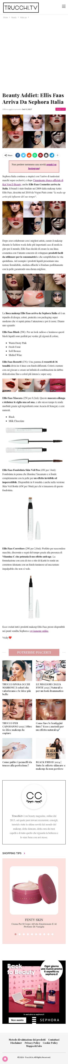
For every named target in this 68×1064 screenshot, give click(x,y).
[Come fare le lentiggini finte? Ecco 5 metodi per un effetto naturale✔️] (51, 709)
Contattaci (53, 1039)
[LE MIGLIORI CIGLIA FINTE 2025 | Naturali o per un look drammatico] (51, 670)
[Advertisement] (34, 55)
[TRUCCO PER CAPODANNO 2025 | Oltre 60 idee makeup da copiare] (17, 709)
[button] (15, 934)
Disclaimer (16, 1042)
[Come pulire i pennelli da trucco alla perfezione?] (17, 748)
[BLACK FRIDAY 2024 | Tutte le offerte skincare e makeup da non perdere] (51, 748)
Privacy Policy (32, 1042)
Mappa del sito (34, 1046)
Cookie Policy (50, 1042)
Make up (60, 109)
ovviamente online (39, 630)
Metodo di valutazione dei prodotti (27, 1039)
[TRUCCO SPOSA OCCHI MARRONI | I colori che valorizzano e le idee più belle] (17, 670)
